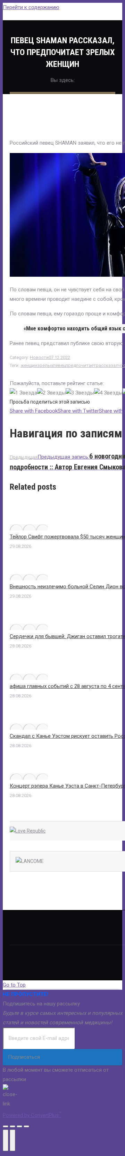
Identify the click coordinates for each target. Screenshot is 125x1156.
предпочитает (81, 365)
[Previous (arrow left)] (5, 1140)
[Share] (12, 1126)
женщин (28, 365)
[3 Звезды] (80, 393)
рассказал (107, 365)
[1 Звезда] (23, 393)
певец (59, 365)
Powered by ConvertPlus (32, 1115)
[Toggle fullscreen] (19, 1126)
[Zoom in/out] (26, 1126)
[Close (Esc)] (5, 1126)
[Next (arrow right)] (12, 1140)
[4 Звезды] (108, 393)
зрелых (45, 365)
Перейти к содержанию (31, 7)
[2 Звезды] (51, 393)
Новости (39, 357)
